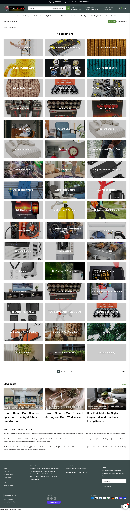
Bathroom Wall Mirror (18, 439)
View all (124, 384)
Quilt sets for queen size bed (62, 433)
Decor (16, 16)
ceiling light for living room (27, 441)
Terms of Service (9, 485)
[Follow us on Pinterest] (55, 498)
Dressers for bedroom (76, 433)
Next (123, 371)
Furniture (6, 16)
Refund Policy (8, 483)
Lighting (26, 16)
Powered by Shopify (9, 502)
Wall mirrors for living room (32, 439)
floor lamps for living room (104, 439)
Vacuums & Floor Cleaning (95, 447)
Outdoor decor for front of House (50, 439)
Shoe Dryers (42, 449)
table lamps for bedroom (118, 439)
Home (5, 27)
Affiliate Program (9, 474)
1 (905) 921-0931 (122, 21)
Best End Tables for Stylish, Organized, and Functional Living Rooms (103, 417)
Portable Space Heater (65, 447)
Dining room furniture (16, 433)
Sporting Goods (96, 16)
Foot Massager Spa (52, 447)
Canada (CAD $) (9, 495)
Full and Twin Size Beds (29, 433)
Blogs (5, 468)
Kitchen (63, 16)
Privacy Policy (8, 480)
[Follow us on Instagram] (51, 498)
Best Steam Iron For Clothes (39, 447)
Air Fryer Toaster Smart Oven (12, 449)
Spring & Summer (9, 21)
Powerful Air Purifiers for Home (29, 449)
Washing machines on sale (79, 447)
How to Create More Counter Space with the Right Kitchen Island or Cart (21, 417)
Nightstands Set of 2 (103, 433)
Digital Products (51, 16)
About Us (6, 471)
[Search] (68, 8)
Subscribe (107, 486)
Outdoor (73, 16)
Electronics (37, 16)
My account (108, 9)
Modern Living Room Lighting (12, 441)
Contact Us (7, 477)
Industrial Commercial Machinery (21, 447)
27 (71, 371)
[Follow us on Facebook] (48, 498)
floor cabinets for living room (45, 433)
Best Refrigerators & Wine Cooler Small (114, 447)
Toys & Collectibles (112, 16)
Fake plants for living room (67, 439)
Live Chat (112, 21)
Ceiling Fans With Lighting (43, 441)
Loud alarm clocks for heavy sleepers (86, 439)
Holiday (83, 16)
